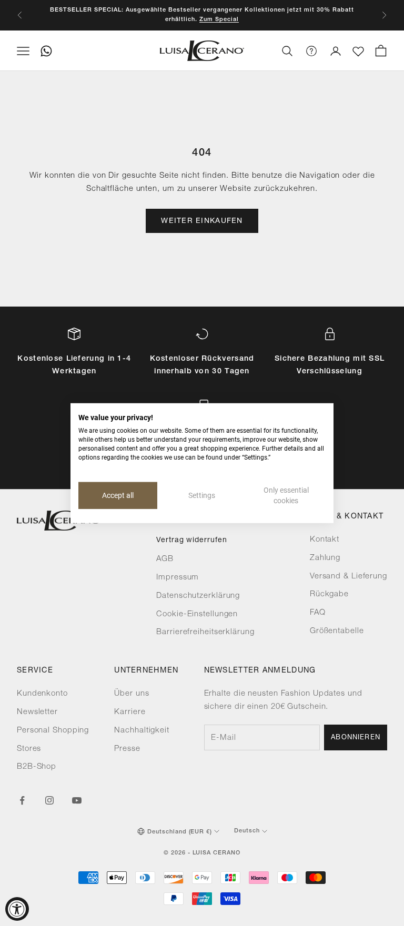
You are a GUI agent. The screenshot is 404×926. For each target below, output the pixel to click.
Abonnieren (355, 738)
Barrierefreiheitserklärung (205, 632)
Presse (127, 749)
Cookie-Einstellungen (197, 614)
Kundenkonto (42, 694)
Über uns (131, 694)
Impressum (177, 578)
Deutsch (247, 831)
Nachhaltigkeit (141, 731)
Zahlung (325, 558)
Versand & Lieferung (348, 577)
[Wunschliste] (358, 51)
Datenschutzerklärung (198, 596)
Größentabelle (337, 631)
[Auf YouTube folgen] (77, 800)
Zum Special (219, 20)
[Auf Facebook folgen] (22, 800)
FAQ (318, 613)
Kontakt (324, 540)
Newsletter (37, 712)
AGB (165, 559)
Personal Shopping (53, 731)
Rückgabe (329, 594)
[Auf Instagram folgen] (49, 800)
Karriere (129, 712)
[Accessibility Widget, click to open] (17, 909)
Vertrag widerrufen (191, 540)
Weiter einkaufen (202, 221)
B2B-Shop (36, 767)
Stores (29, 749)
